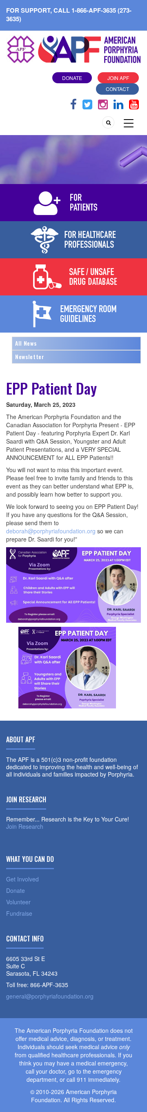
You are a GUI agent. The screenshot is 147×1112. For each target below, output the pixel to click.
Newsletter (30, 356)
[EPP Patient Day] (67, 667)
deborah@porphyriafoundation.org (51, 531)
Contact (117, 88)
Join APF (118, 77)
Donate (72, 77)
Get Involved (22, 879)
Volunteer (18, 902)
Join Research (24, 826)
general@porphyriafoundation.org (50, 996)
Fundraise (19, 913)
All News (25, 343)
